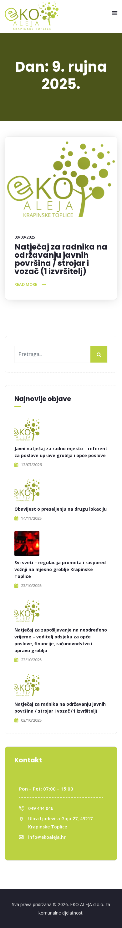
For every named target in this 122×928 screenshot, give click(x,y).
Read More (25, 284)
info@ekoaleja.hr (47, 837)
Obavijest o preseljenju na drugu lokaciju (60, 509)
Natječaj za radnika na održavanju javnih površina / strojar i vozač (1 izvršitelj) (60, 259)
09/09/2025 (24, 237)
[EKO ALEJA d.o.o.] (31, 16)
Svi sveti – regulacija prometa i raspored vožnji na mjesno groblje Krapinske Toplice (60, 569)
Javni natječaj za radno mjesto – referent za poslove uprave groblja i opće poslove (60, 452)
